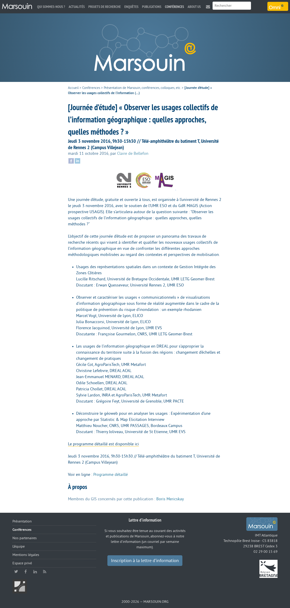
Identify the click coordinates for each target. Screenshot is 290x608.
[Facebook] (71, 160)
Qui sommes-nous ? (51, 6)
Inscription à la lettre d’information (145, 560)
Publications (151, 6)
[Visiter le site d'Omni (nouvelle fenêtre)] (277, 6)
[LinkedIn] (77, 160)
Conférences (174, 6)
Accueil (73, 88)
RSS (44, 571)
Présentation (22, 521)
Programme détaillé (110, 474)
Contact (208, 6)
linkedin (35, 571)
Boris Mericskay (170, 499)
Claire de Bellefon (132, 153)
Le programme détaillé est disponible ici (103, 444)
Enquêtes (131, 6)
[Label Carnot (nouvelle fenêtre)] (19, 586)
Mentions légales (25, 555)
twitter (16, 571)
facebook (25, 571)
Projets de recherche (104, 6)
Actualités (77, 6)
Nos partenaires (24, 538)
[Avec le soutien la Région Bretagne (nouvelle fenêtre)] (268, 569)
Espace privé (22, 563)
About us (194, 6)
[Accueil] (17, 6)
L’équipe (18, 546)
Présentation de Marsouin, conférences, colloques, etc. (142, 88)
